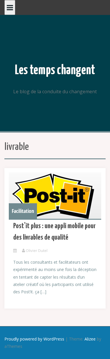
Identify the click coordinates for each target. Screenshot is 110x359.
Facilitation (23, 210)
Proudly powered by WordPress (34, 339)
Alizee (90, 339)
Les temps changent (55, 70)
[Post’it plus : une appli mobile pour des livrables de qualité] (55, 195)
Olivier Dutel (37, 250)
